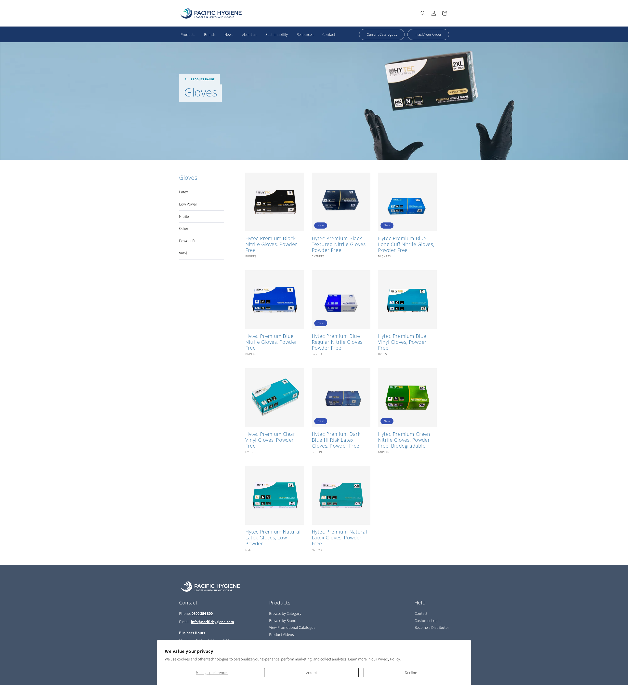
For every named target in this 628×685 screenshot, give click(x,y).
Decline (411, 672)
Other (183, 228)
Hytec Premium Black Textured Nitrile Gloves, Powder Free (339, 244)
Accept (311, 672)
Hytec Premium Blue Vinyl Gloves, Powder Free (402, 342)
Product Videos (281, 634)
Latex (183, 192)
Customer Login (428, 620)
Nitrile (184, 216)
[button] (423, 13)
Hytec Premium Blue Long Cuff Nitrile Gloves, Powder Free (406, 244)
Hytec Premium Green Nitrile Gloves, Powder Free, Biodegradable (404, 440)
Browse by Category (285, 613)
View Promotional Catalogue (292, 627)
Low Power (188, 204)
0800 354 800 (202, 613)
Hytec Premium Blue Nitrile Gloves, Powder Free (271, 342)
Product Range (203, 79)
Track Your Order (428, 34)
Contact (421, 613)
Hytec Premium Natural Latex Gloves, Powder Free (339, 538)
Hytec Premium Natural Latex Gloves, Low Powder (273, 538)
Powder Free (189, 240)
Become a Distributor (432, 627)
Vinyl (183, 253)
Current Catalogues (382, 34)
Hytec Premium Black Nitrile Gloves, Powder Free (271, 244)
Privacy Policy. (389, 659)
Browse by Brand (282, 620)
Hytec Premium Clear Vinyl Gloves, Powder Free (270, 440)
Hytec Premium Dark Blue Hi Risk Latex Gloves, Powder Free (336, 440)
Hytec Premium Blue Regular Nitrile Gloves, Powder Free (338, 342)
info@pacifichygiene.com (212, 621)
